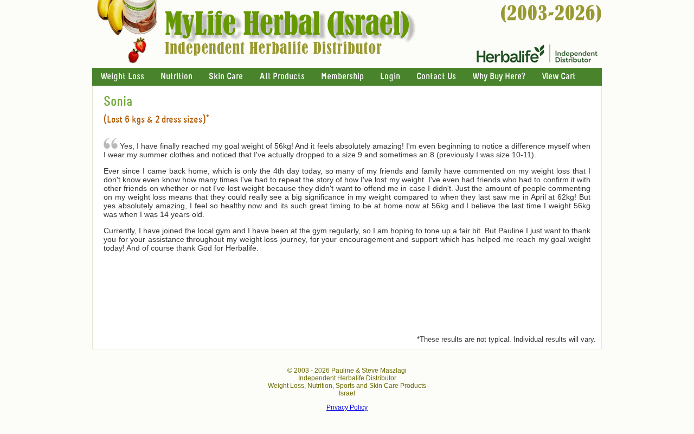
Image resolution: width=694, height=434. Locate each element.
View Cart (559, 76)
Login (390, 76)
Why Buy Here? (498, 76)
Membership (342, 76)
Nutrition (176, 76)
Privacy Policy (347, 407)
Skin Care (226, 76)
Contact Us (436, 76)
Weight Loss (122, 76)
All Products (282, 76)
